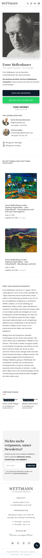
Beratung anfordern (21, 93)
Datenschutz (15, 554)
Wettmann (10, 3)
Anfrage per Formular (13, 145)
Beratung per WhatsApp (22, 100)
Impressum (27, 554)
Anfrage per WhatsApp (14, 143)
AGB (21, 554)
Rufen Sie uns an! (21, 108)
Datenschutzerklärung (21, 473)
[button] (4, 417)
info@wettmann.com (18, 123)
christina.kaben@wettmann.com (22, 133)
